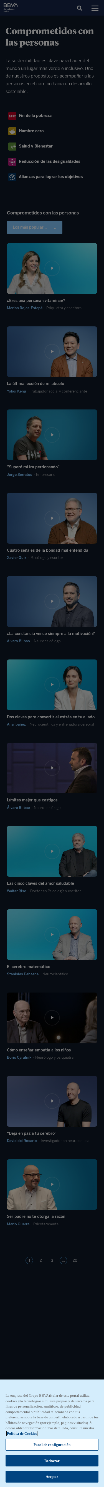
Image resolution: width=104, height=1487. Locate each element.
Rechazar (52, 1461)
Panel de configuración (52, 1445)
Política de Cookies (22, 1433)
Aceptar (52, 1476)
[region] (52, 1433)
